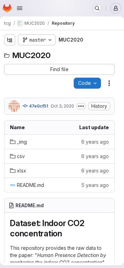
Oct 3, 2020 (62, 106)
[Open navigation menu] (19, 8)
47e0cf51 (38, 106)
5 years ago (95, 185)
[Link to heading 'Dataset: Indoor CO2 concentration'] (66, 233)
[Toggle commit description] (80, 106)
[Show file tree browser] (9, 39)
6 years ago (95, 142)
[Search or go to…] (97, 8)
